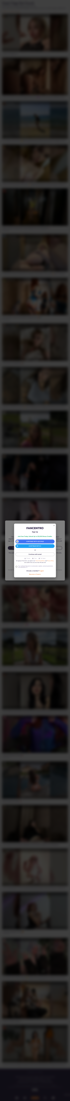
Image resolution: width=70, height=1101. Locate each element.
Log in (42, 571)
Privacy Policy (50, 560)
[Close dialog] (54, 525)
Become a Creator (35, 574)
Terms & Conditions (40, 560)
